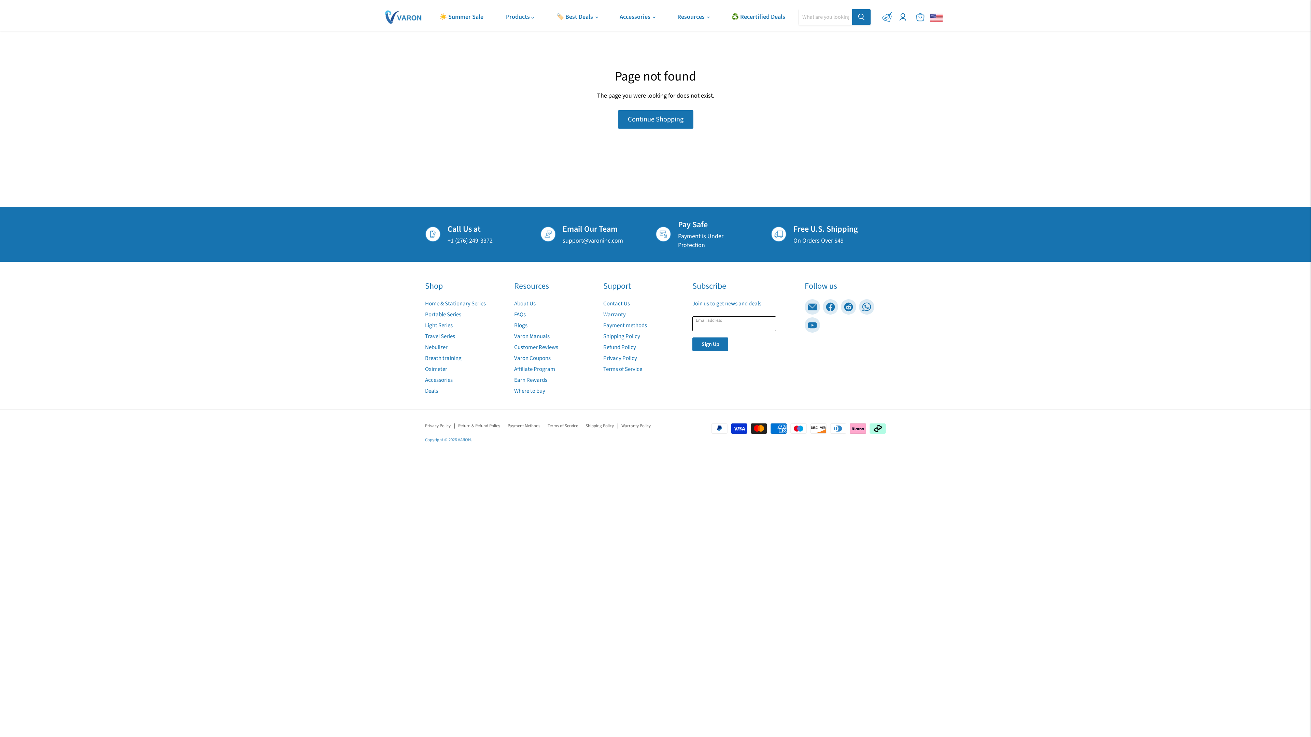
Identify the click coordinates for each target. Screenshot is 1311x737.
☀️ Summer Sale (461, 17)
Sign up (710, 344)
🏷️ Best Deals (575, 17)
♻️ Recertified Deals (758, 17)
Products (518, 17)
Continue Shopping (655, 119)
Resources (691, 17)
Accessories (636, 17)
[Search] (861, 17)
